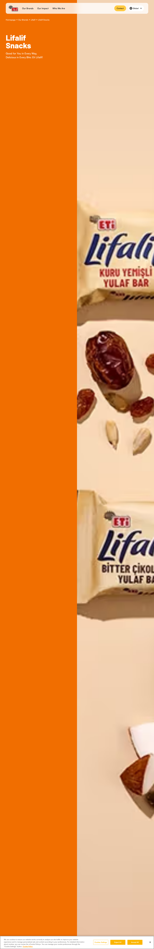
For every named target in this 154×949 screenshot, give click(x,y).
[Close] (150, 942)
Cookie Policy (28, 946)
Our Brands (27, 8)
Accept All (135, 942)
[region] (77, 942)
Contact (120, 8)
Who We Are (58, 8)
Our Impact (43, 8)
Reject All (117, 942)
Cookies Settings (101, 942)
